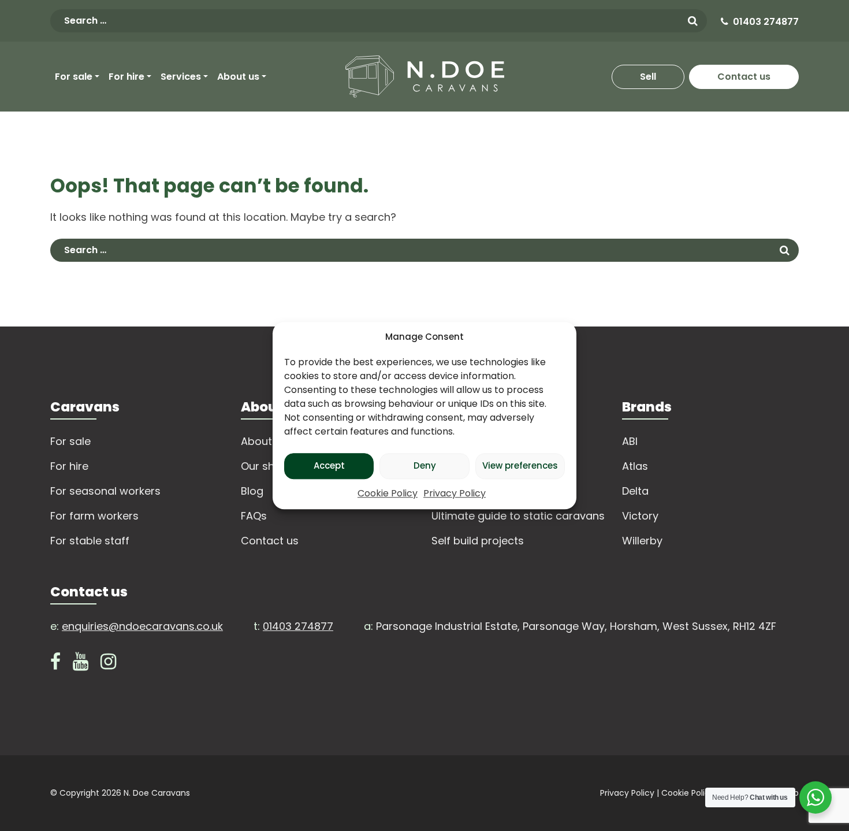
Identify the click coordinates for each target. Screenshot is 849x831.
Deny (425, 465)
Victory (640, 516)
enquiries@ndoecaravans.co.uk (142, 626)
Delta (635, 491)
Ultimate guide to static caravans (518, 516)
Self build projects (477, 540)
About (256, 441)
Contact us (743, 76)
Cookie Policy (388, 493)
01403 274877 (766, 21)
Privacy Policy (454, 493)
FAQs (254, 516)
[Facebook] (55, 664)
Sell (648, 76)
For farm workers (94, 516)
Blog (252, 491)
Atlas (635, 466)
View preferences (520, 465)
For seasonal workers (105, 491)
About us (238, 76)
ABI (630, 441)
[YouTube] (80, 664)
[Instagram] (108, 664)
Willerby (642, 540)
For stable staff (89, 540)
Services (181, 76)
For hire (126, 76)
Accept (329, 465)
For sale (73, 76)
